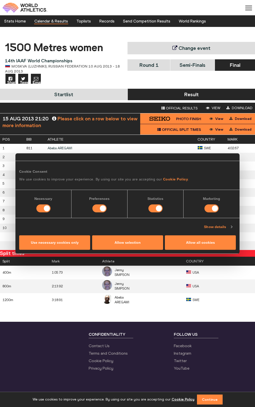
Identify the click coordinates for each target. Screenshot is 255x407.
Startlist (63, 94)
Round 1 (148, 65)
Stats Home (15, 20)
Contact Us (99, 345)
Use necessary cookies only (55, 242)
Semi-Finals (192, 65)
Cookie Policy (175, 179)
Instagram (182, 353)
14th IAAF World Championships (38, 61)
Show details (215, 227)
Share (11, 82)
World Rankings (192, 20)
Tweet (24, 82)
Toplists (83, 20)
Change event (193, 48)
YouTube (182, 368)
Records (107, 20)
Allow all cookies (200, 242)
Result (191, 94)
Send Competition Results (146, 20)
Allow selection (128, 242)
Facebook (183, 345)
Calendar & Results (51, 20)
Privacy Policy (101, 368)
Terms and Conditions (108, 353)
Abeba (60, 148)
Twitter (180, 360)
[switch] (99, 208)
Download (242, 108)
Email (37, 82)
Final (235, 65)
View (215, 108)
